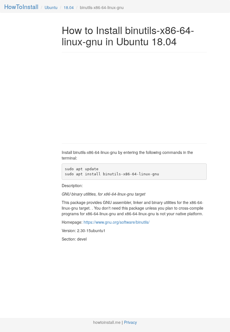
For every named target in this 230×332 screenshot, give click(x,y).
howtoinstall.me (107, 322)
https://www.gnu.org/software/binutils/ (117, 222)
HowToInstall (21, 6)
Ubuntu (51, 7)
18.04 (69, 7)
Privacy (130, 322)
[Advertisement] (109, 97)
